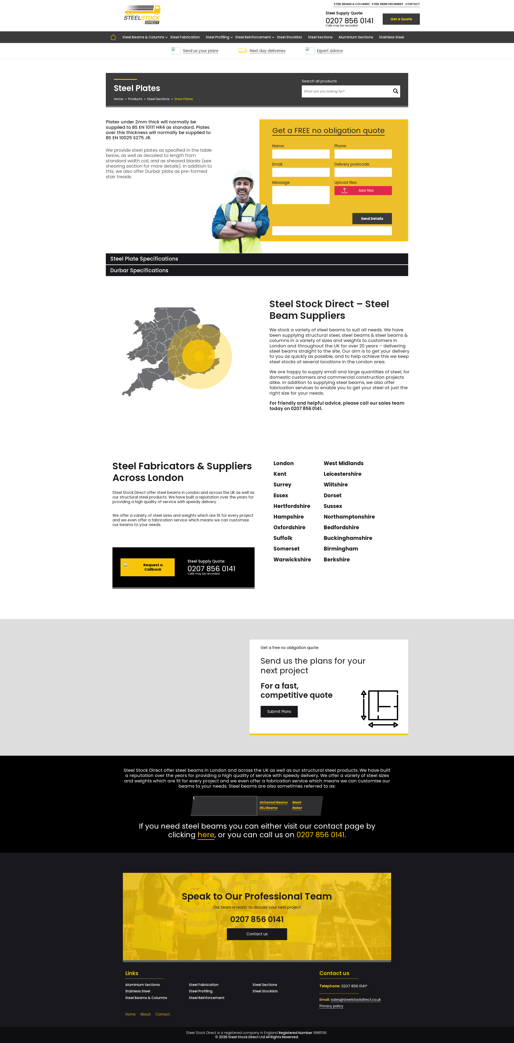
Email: (277, 164)
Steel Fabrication (185, 37)
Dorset (333, 495)
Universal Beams (273, 802)
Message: (281, 182)
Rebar (297, 807)
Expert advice (330, 50)
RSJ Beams (268, 807)
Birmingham (341, 548)
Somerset (286, 548)
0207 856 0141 (350, 21)
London (283, 463)
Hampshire (288, 516)
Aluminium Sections (356, 37)
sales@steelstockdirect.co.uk (356, 999)
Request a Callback (153, 567)
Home (113, 37)
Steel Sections (320, 37)
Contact (412, 4)
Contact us (257, 934)
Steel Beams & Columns (352, 4)
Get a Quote (401, 19)
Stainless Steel (391, 37)
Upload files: (346, 182)
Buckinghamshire (348, 538)
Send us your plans (200, 50)
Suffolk (283, 538)
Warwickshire (292, 559)
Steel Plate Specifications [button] (144, 258)
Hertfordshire (291, 506)
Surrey (282, 484)
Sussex (333, 506)
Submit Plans (279, 711)
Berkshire (337, 559)
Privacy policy (331, 1006)
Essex (280, 495)
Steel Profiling (217, 37)
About (145, 1014)
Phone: (341, 146)
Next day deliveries (268, 50)
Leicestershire (342, 474)
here (206, 835)
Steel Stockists (289, 37)
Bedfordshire (341, 527)
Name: (278, 146)
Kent (279, 474)
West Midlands (344, 463)
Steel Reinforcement (387, 4)
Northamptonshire (349, 516)
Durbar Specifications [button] (139, 270)
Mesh (296, 802)
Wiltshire (336, 484)
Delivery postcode (352, 164)
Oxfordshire (289, 527)
